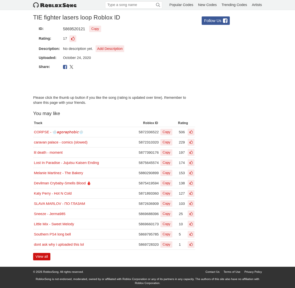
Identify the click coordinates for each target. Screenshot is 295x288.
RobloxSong (51, 271)
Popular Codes (181, 5)
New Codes (207, 5)
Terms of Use (232, 271)
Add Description (110, 49)
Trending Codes (234, 5)
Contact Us (212, 271)
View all (42, 257)
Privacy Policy (253, 271)
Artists (257, 5)
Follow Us (212, 20)
